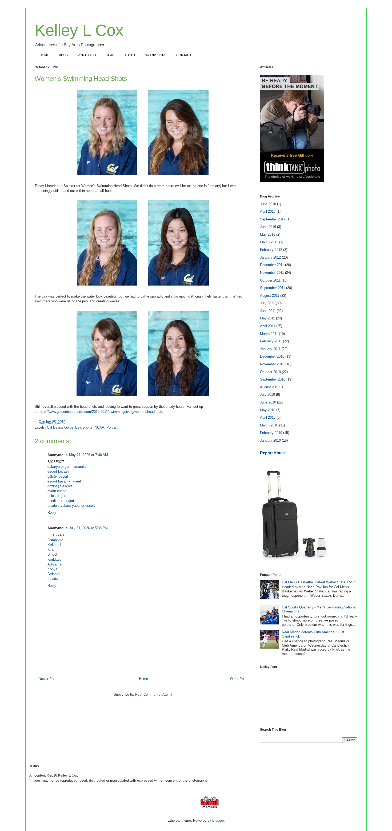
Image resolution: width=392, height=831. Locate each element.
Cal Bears (54, 427)
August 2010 (269, 387)
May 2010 (267, 410)
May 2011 (267, 318)
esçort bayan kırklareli (64, 481)
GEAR (110, 55)
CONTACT (183, 55)
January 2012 (270, 257)
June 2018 (268, 204)
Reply (51, 513)
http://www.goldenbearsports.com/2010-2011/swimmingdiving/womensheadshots (101, 412)
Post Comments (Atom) (153, 694)
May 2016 (267, 234)
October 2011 (270, 280)
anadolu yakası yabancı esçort (71, 506)
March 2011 (269, 334)
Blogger (218, 820)
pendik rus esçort (60, 501)
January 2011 (270, 349)
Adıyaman (55, 564)
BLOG (63, 55)
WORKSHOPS (155, 55)
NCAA (99, 427)
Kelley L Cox (79, 30)
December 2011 (272, 265)
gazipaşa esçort (59, 486)
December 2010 (272, 356)
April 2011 (267, 326)
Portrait (112, 427)
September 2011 (272, 288)
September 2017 (272, 219)
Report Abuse (273, 452)
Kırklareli (54, 545)
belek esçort (56, 496)
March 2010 (269, 425)
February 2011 (271, 341)
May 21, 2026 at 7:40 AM (88, 455)
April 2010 (267, 418)
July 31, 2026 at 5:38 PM (88, 528)
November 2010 (272, 364)
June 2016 (268, 227)
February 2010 (271, 433)
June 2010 (268, 402)
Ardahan (53, 574)
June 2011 (268, 311)
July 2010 (267, 395)
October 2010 (270, 372)
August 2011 (269, 296)
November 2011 (272, 273)
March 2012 (269, 242)
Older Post (238, 679)
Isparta (52, 579)
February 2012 (271, 250)
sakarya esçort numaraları (67, 467)
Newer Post (48, 679)
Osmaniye (55, 540)
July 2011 (267, 303)
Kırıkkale (54, 559)
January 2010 (270, 440)
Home (143, 679)
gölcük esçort (57, 476)
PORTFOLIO (87, 55)
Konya (52, 569)
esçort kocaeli (58, 471)
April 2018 (267, 211)
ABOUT (130, 55)
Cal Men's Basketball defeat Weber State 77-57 (318, 582)
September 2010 (272, 379)
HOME (44, 55)
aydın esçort (57, 491)
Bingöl (52, 554)
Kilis (50, 550)
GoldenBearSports (78, 427)
